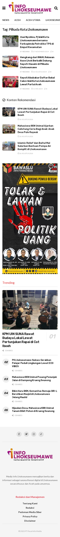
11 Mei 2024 (38, 89)
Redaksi (26, 51)
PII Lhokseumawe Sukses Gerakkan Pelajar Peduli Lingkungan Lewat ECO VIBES (32, 363)
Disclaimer (30, 520)
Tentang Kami (30, 503)
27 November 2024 (41, 51)
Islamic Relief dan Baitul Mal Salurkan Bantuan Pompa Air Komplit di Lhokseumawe (34, 146)
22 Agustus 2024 (40, 72)
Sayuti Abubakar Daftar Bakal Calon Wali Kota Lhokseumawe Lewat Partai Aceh (37, 81)
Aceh (17, 20)
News (5, 20)
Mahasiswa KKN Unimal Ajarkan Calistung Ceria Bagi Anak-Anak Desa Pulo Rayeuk (36, 129)
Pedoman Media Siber (30, 512)
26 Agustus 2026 (26, 119)
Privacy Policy (30, 516)
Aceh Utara (33, 20)
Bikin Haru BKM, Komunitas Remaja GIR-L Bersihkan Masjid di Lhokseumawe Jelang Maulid (34, 394)
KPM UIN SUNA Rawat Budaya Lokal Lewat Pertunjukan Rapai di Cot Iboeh (38, 111)
